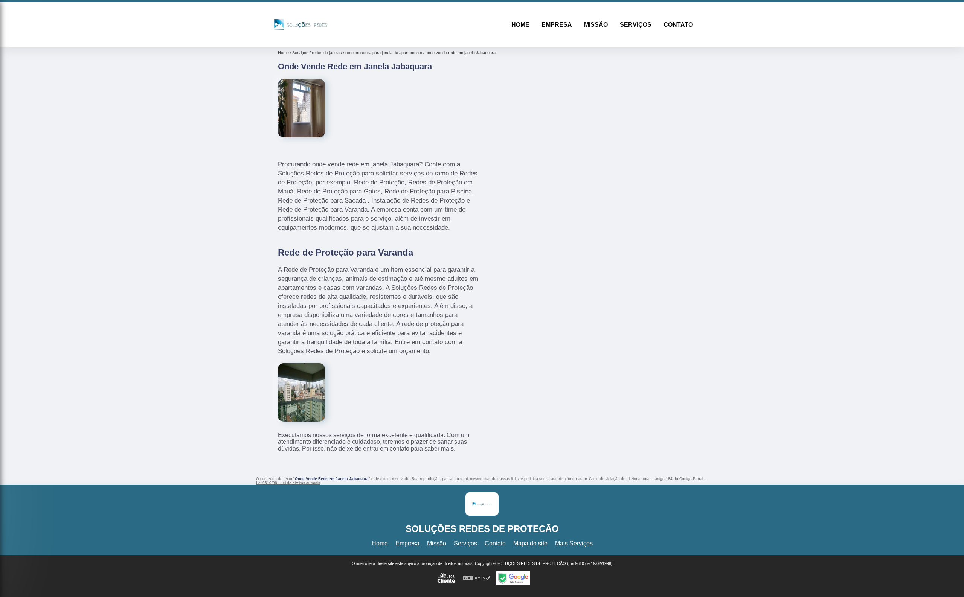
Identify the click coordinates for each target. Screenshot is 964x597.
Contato (678, 24)
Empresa (556, 24)
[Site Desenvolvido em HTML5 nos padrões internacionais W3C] (477, 578)
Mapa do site (530, 543)
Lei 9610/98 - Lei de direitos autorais (288, 483)
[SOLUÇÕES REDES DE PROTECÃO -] (300, 38)
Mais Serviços (574, 543)
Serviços (635, 24)
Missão (596, 24)
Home (520, 24)
